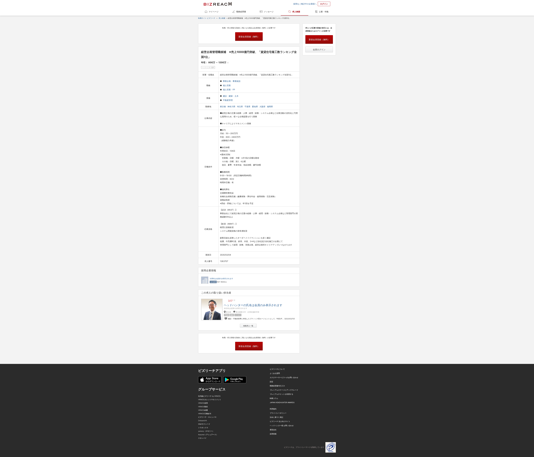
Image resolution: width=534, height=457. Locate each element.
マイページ (213, 11)
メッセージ (269, 11)
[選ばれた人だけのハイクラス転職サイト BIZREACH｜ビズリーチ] (218, 4)
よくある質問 (275, 373)
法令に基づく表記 (276, 417)
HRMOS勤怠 (203, 407)
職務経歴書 (241, 11)
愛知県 (255, 106)
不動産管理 (228, 100)
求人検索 (296, 11)
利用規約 (273, 409)
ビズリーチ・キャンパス (207, 417)
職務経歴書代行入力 (277, 386)
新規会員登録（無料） (248, 36)
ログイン (324, 4)
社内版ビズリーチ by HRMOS (209, 396)
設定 (271, 382)
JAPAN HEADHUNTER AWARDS (282, 402)
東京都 (223, 106)
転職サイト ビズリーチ (206, 18)
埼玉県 (240, 106)
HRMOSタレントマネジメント (209, 400)
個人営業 (227, 85)
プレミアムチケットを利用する (281, 394)
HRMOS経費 (203, 410)
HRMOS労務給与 (204, 414)
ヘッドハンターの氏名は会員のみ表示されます (253, 305)
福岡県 (270, 106)
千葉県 (247, 106)
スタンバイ (202, 438)
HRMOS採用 (203, 403)
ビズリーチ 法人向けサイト (280, 421)
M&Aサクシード (204, 424)
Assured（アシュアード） (208, 435)
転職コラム (274, 398)
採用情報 (273, 434)
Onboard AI (202, 420)
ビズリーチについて (277, 369)
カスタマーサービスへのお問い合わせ (284, 377)
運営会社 (273, 430)
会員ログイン (319, 49)
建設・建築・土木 (230, 96)
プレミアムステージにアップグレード (284, 390)
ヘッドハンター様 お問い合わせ (282, 425)
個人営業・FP (229, 89)
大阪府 (262, 106)
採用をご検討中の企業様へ (305, 4)
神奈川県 (232, 106)
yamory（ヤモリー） (206, 431)
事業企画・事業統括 (231, 81)
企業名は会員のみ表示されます (221, 278)
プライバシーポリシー (278, 413)
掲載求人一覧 (248, 326)
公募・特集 (324, 11)
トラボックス (203, 428)
